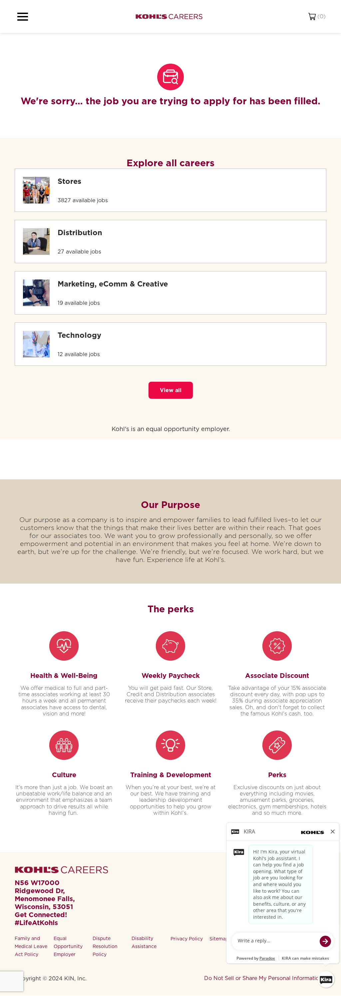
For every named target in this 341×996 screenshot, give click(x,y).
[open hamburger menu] (23, 17)
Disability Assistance (144, 942)
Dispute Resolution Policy (105, 946)
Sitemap (218, 938)
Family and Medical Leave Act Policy (31, 946)
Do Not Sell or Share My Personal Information (263, 978)
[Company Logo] (169, 16)
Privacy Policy (186, 938)
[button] (171, 390)
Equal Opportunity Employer (68, 946)
